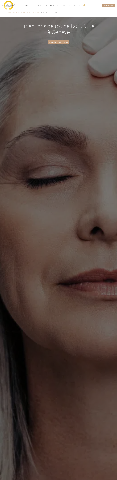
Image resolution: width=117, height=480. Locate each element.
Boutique (78, 5)
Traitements (37, 5)
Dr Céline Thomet (52, 5)
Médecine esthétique (29, 12)
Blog (63, 5)
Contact (69, 5)
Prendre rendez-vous (108, 5)
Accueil (28, 5)
